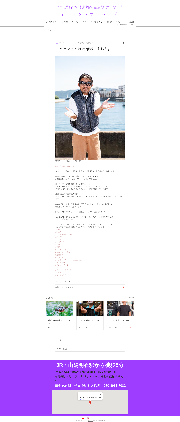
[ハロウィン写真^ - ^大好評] (90, 308)
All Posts (48, 30)
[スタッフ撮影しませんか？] (120, 308)
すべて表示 (131, 297)
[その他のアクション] (123, 43)
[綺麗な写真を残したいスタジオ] (59, 308)
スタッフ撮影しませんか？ (119, 320)
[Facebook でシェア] (56, 281)
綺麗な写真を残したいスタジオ (59, 322)
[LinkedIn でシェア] (65, 281)
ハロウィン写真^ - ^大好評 (89, 320)
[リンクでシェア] (70, 281)
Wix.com (90, 420)
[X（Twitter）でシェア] (61, 281)
